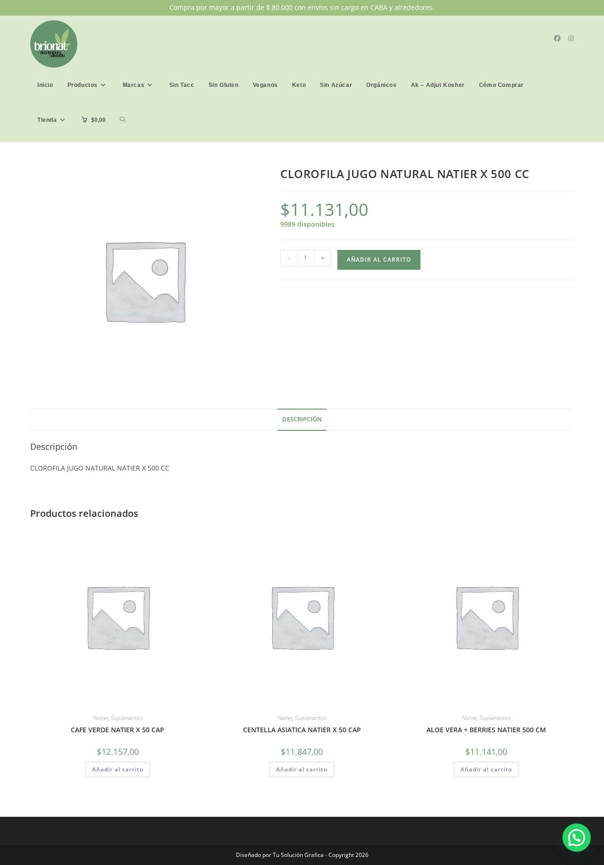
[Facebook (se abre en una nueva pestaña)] (557, 38)
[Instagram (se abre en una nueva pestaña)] (571, 38)
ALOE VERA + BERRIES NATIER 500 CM (486, 729)
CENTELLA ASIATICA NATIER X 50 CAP (302, 729)
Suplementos (126, 718)
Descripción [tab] (302, 419)
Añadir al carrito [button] (117, 769)
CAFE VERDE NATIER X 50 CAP (117, 729)
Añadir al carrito (379, 260)
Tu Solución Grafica (297, 855)
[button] (576, 837)
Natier (100, 718)
